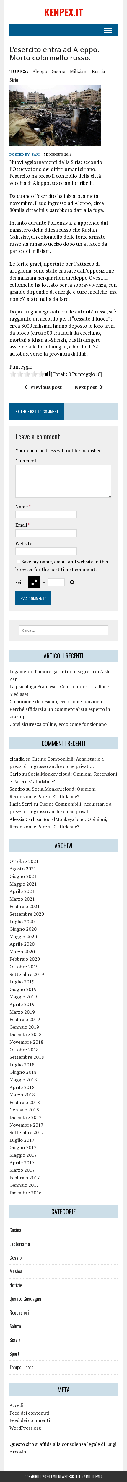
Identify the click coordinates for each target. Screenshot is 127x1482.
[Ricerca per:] (63, 630)
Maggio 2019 (23, 996)
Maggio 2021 (23, 884)
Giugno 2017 (23, 1147)
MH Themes (94, 1476)
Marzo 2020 (22, 951)
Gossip (15, 1257)
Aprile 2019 (22, 1004)
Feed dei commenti (29, 1420)
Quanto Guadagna (25, 1298)
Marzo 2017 (22, 1170)
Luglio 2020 (22, 921)
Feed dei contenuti (29, 1413)
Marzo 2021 (22, 899)
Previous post (46, 387)
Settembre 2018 (26, 1057)
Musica (15, 1271)
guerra (59, 71)
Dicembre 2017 (25, 1117)
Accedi (16, 1405)
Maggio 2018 (23, 1079)
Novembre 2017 (26, 1125)
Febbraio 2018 (24, 1102)
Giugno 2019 (23, 989)
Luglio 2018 (22, 1064)
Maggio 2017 (23, 1155)
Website (23, 543)
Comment (26, 460)
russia (98, 71)
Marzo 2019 (22, 1012)
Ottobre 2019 (24, 966)
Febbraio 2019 (24, 1019)
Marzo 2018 (22, 1094)
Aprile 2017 (22, 1162)
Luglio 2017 (22, 1140)
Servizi (15, 1339)
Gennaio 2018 (24, 1109)
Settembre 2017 (26, 1132)
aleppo (39, 71)
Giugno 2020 (23, 929)
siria (13, 80)
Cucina (15, 1230)
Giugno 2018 (23, 1072)
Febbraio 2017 (24, 1177)
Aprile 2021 (22, 891)
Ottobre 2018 (24, 1049)
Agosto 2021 (22, 868)
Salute (15, 1326)
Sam (36, 154)
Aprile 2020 (22, 944)
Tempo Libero (21, 1367)
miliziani (78, 71)
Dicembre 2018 (25, 1034)
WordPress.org (25, 1428)
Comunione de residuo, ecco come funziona (55, 701)
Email (21, 525)
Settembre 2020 (26, 914)
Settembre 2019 (26, 974)
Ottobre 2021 (24, 861)
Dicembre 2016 (25, 1192)
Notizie (15, 1285)
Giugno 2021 (23, 876)
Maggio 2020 (23, 936)
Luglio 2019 (22, 981)
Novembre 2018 (26, 1042)
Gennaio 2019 (24, 1027)
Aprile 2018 (22, 1087)
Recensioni (19, 1312)
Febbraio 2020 (24, 959)
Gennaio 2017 (24, 1185)
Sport (14, 1353)
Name (22, 506)
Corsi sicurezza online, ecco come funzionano (58, 724)
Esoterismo (19, 1243)
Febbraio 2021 (24, 906)
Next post (86, 387)
